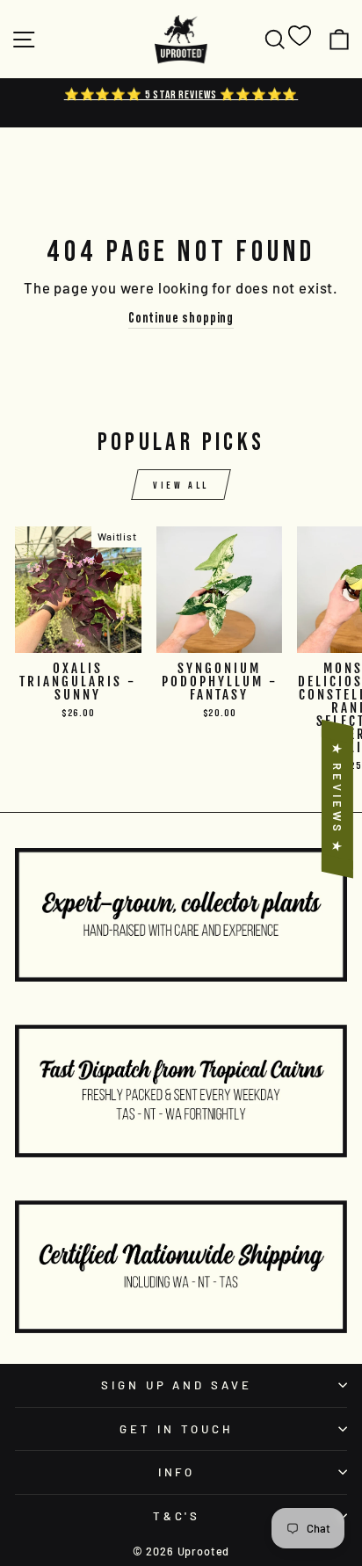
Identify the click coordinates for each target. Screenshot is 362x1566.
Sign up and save (177, 1385)
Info (177, 1472)
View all (181, 484)
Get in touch (176, 1429)
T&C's (177, 1516)
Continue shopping (181, 317)
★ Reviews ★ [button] (337, 799)
